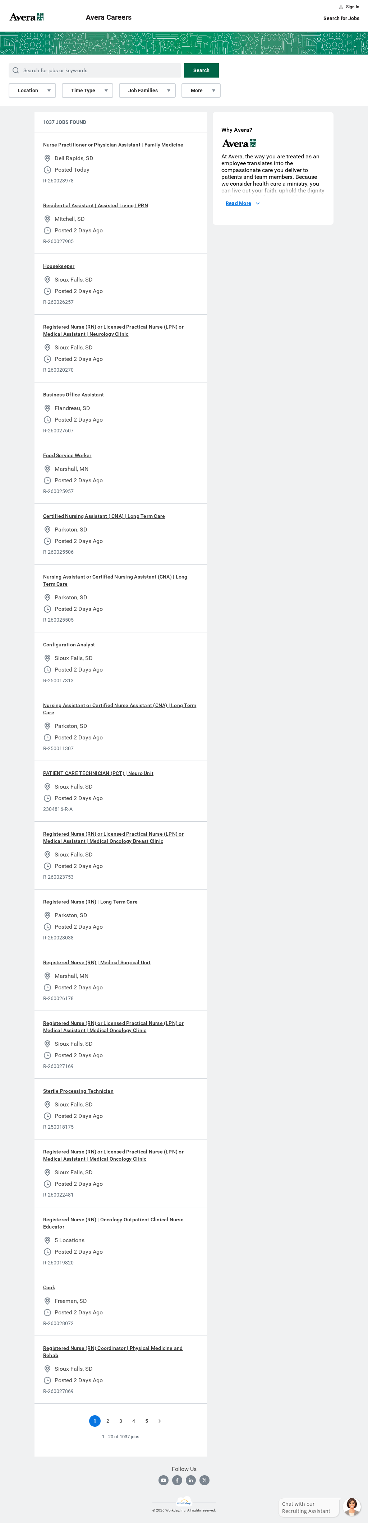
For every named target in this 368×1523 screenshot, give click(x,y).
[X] (204, 1480)
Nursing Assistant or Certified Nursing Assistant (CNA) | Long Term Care (115, 580)
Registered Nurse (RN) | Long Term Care (90, 902)
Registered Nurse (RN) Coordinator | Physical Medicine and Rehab (113, 1351)
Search (201, 70)
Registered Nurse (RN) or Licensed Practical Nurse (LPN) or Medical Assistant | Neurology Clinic (113, 330)
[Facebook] (177, 1480)
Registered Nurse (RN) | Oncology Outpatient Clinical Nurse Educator (113, 1223)
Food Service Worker (67, 455)
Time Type (83, 90)
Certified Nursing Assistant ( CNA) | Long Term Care (104, 516)
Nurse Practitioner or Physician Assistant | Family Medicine (113, 145)
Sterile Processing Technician (78, 1091)
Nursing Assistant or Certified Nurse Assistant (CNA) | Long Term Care (119, 708)
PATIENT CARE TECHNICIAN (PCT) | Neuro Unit (98, 773)
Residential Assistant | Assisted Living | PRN (95, 205)
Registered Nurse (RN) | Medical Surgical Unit (97, 962)
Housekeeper (59, 266)
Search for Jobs (341, 18)
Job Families (143, 90)
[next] (159, 1421)
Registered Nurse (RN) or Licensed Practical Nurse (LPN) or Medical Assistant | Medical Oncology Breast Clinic (113, 837)
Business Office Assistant (73, 395)
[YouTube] (163, 1480)
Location (28, 90)
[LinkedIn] (191, 1480)
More (197, 90)
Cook (49, 1287)
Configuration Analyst (69, 644)
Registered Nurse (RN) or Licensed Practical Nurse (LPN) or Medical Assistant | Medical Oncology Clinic (113, 1026)
